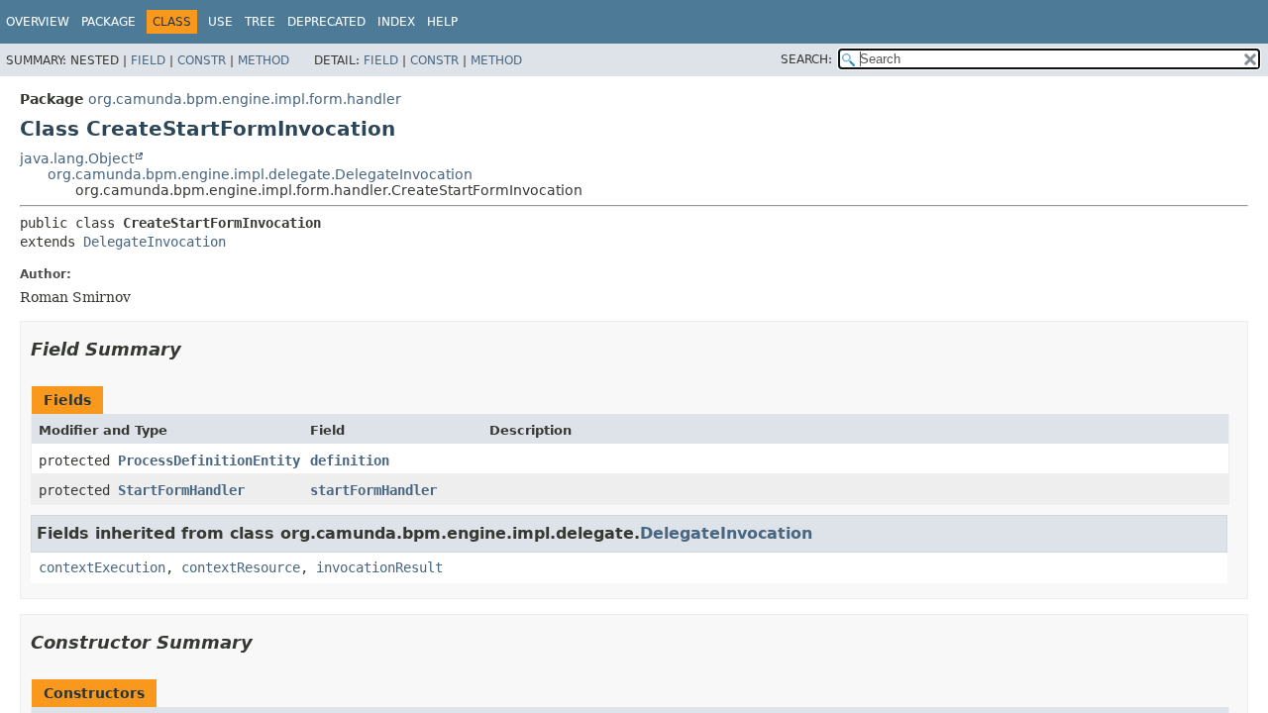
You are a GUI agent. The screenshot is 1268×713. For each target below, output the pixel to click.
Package (108, 22)
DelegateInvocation (154, 242)
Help (442, 22)
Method (263, 60)
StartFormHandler (181, 490)
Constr (201, 60)
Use (220, 22)
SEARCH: (806, 59)
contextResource (240, 567)
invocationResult (379, 567)
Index (396, 22)
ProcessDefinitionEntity (209, 460)
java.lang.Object (77, 158)
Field (148, 60)
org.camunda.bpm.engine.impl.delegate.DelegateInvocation (260, 174)
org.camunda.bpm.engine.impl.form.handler (244, 99)
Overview (37, 22)
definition (349, 460)
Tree (260, 22)
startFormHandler (373, 490)
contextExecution (102, 567)
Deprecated (326, 22)
